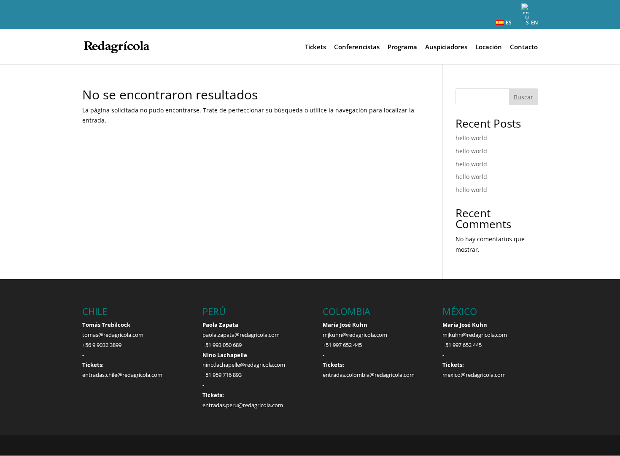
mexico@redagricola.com (474, 375)
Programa (402, 47)
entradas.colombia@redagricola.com (369, 375)
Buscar (523, 97)
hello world (471, 138)
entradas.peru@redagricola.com (242, 405)
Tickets (315, 47)
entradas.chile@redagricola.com (122, 375)
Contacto (524, 47)
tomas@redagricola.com (112, 335)
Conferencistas (357, 47)
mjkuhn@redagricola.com (355, 335)
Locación (488, 47)
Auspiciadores (446, 47)
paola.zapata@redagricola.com (241, 335)
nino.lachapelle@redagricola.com (243, 364)
